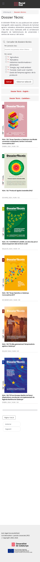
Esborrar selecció (24, 82)
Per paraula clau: (10, 46)
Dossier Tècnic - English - (20, 91)
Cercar (9, 82)
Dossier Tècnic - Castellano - (20, 98)
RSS (28, 535)
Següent (8, 429)
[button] (9, 418)
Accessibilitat (14, 533)
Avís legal (4, 533)
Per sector (8, 54)
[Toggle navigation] (3, 3)
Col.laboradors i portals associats (13, 535)
